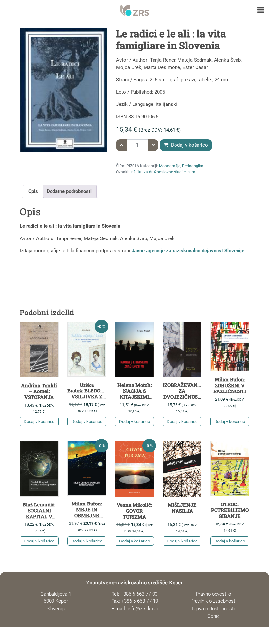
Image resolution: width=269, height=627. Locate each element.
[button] (260, 11)
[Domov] (134, 10)
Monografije (169, 166)
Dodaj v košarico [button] (39, 421)
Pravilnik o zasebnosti (213, 601)
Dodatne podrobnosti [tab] (69, 191)
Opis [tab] (33, 191)
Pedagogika (192, 166)
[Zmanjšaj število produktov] (153, 145)
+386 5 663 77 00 (139, 594)
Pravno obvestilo (213, 594)
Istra (191, 172)
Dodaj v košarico (189, 145)
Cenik (213, 616)
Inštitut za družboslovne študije (158, 172)
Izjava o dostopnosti (213, 609)
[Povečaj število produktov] (121, 145)
